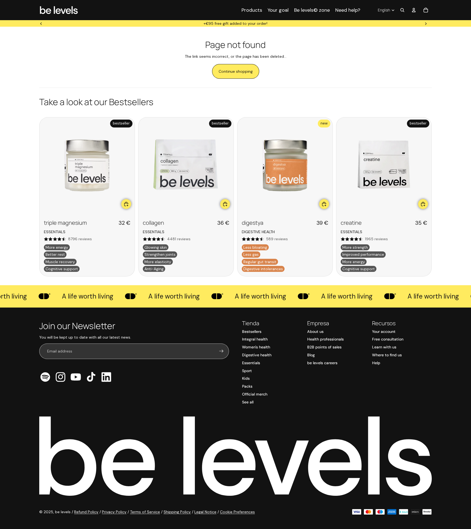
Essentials (251, 362)
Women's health (256, 347)
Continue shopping (236, 71)
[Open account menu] (414, 10)
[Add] (126, 204)
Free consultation (387, 339)
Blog (311, 354)
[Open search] (402, 10)
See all (247, 402)
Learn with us (384, 347)
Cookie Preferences (237, 511)
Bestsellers (251, 331)
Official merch (254, 394)
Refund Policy (86, 511)
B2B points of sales (324, 347)
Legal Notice (205, 511)
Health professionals (325, 339)
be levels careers (322, 362)
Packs (247, 386)
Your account (383, 331)
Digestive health (256, 354)
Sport (247, 370)
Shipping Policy (177, 511)
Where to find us (387, 354)
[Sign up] (221, 351)
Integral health (255, 339)
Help (376, 362)
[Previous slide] (41, 23)
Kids (246, 378)
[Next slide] (426, 23)
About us (315, 331)
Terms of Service (145, 511)
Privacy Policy (114, 511)
